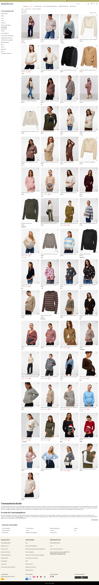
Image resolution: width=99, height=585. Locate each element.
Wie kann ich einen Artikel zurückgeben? (35, 555)
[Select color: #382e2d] (42, 165)
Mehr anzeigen (95, 519)
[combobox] (91, 12)
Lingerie (76, 528)
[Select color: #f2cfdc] (41, 288)
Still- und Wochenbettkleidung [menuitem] (50, 6)
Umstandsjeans (19, 516)
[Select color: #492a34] (25, 257)
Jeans (27, 530)
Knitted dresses (29, 528)
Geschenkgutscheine (6, 555)
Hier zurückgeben (30, 552)
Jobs (51, 546)
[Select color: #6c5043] (83, 257)
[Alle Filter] (24, 12)
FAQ (26, 543)
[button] (30, 26)
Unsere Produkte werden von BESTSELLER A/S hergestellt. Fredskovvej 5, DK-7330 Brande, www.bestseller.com (60, 553)
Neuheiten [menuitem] (25, 6)
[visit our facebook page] (53, 577)
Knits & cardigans (6, 528)
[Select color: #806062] (23, 257)
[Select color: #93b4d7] (24, 165)
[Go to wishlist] (94, 4)
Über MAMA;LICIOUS (6, 543)
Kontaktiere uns (4, 546)
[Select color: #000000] (23, 73)
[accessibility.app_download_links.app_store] (84, 578)
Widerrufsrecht (29, 564)
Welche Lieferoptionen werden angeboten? (35, 549)
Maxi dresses (5, 532)
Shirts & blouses (5, 530)
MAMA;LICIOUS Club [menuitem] (63, 6)
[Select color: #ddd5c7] (21, 73)
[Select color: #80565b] (41, 104)
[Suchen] (88, 4)
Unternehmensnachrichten (56, 549)
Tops (75, 530)
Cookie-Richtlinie (29, 570)
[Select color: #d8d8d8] (24, 257)
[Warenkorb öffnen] (96, 3)
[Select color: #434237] (81, 257)
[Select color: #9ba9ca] (23, 349)
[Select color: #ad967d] (41, 196)
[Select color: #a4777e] (21, 349)
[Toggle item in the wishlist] (38, 15)
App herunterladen (5, 552)
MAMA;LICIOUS (5, 540)
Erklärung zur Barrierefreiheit (8, 567)
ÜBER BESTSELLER (55, 540)
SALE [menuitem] (31, 6)
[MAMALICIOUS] (7, 4)
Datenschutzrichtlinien (31, 567)
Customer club (4, 549)
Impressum (3, 564)
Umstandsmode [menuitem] (37, 6)
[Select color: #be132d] (61, 441)
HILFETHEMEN (30, 540)
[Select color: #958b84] (41, 257)
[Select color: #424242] (42, 257)
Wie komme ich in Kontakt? (32, 558)
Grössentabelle (4, 558)
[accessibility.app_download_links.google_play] (77, 578)
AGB (26, 561)
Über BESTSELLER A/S (55, 543)
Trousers (52, 530)
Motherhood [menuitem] (73, 6)
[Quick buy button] (38, 37)
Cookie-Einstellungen (49, 583)
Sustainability (4, 561)
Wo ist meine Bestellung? (31, 546)
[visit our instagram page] (50, 577)
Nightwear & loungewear (31, 532)
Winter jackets (53, 532)
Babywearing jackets (55, 528)
